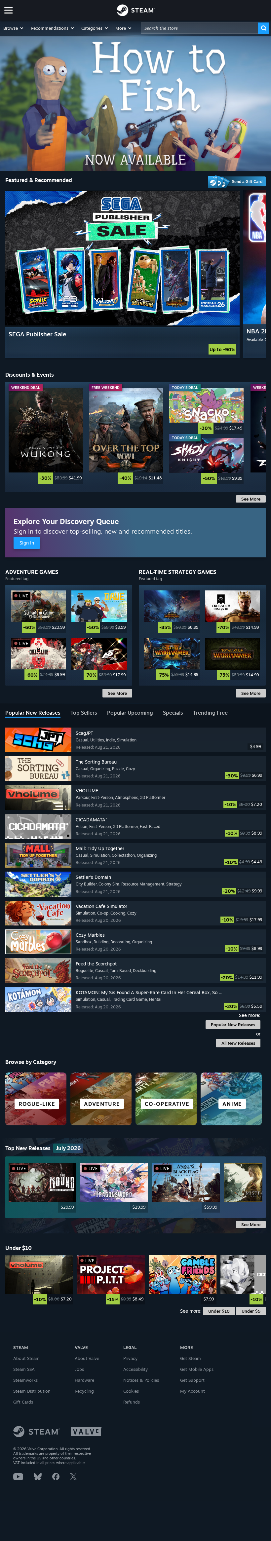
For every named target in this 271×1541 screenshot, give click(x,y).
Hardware (84, 1380)
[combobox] (199, 28)
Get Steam (190, 1358)
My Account (192, 1391)
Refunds (131, 1402)
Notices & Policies (141, 1380)
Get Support (192, 1380)
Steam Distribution (32, 1391)
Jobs (79, 1369)
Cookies (131, 1391)
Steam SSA (24, 1369)
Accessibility (135, 1369)
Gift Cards (23, 1402)
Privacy (130, 1358)
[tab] (32, 713)
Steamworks (25, 1380)
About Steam (26, 1358)
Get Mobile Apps (196, 1369)
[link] (46, 436)
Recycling (84, 1391)
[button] (13, 28)
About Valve (87, 1358)
